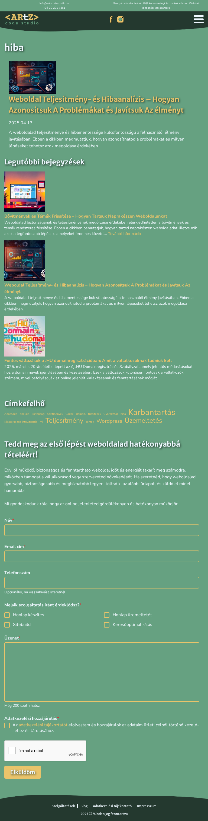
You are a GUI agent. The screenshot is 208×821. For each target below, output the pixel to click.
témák (90, 422)
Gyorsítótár (110, 414)
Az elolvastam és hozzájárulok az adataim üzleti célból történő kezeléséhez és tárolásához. (105, 728)
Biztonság (38, 414)
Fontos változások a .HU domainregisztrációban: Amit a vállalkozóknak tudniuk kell (88, 361)
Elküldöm (22, 772)
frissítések (94, 414)
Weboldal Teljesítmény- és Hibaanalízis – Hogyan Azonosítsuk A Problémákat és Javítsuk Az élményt (97, 288)
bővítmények (55, 414)
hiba (123, 414)
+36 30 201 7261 (54, 8)
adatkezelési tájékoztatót (43, 725)
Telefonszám (17, 572)
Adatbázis (10, 414)
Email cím (15, 546)
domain (81, 414)
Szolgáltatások (63, 806)
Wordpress (109, 421)
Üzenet (12, 638)
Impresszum (147, 806)
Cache (70, 414)
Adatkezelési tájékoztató (112, 806)
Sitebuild (22, 625)
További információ (124, 233)
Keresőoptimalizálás (132, 625)
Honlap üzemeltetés (132, 615)
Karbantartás (151, 412)
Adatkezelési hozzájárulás (31, 718)
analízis (24, 414)
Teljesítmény (64, 420)
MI (41, 422)
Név (9, 520)
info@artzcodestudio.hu (54, 3)
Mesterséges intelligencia (20, 422)
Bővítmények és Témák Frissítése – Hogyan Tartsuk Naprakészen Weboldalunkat (85, 216)
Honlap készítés (28, 615)
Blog (83, 806)
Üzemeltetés (143, 420)
